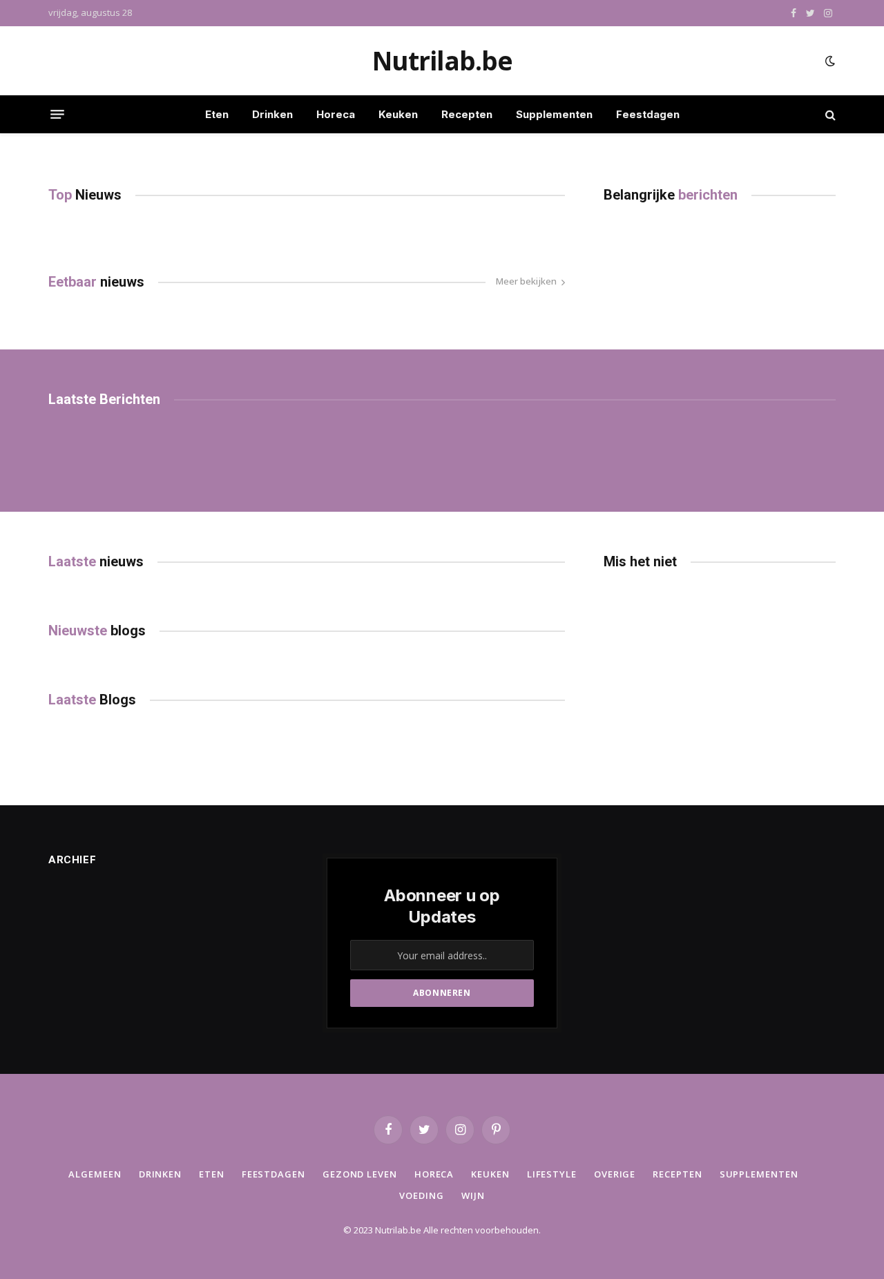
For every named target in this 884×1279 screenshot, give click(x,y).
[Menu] (57, 114)
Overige (614, 1174)
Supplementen (554, 114)
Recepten (466, 114)
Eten (217, 114)
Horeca (335, 114)
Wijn (473, 1195)
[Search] (829, 114)
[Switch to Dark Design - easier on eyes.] (829, 60)
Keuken (398, 114)
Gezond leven (360, 1174)
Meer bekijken (526, 281)
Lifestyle (552, 1174)
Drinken (272, 114)
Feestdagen (648, 114)
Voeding (421, 1195)
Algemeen (94, 1174)
